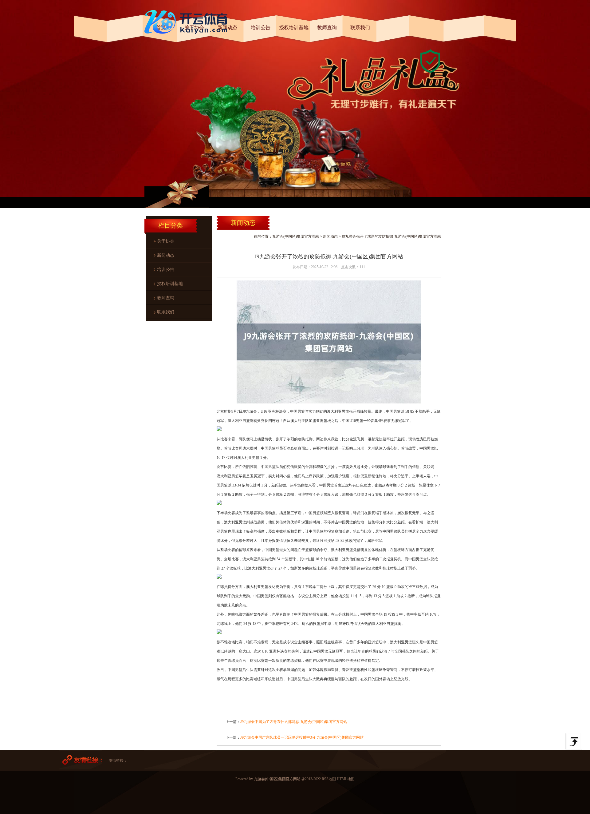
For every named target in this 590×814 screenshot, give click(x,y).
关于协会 (165, 241)
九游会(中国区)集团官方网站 (295, 236)
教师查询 (165, 298)
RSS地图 (329, 779)
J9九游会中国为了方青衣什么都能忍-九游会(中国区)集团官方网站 (293, 722)
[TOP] (573, 741)
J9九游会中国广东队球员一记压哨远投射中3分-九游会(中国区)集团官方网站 (302, 737)
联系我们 (165, 312)
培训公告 (165, 269)
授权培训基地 (170, 283)
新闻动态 (165, 255)
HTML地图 (346, 779)
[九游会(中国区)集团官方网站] (187, 36)
